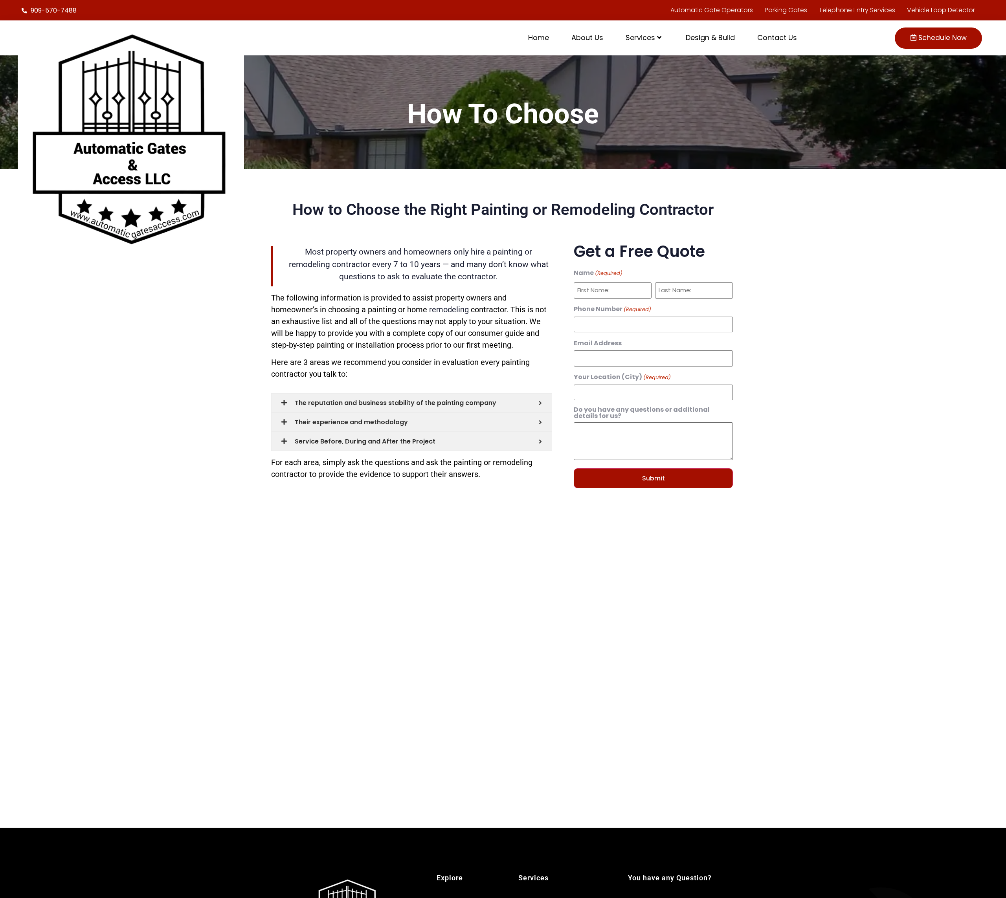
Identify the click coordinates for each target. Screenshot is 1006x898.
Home (538, 37)
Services (640, 37)
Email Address (598, 343)
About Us (587, 37)
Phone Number (612, 309)
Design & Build (710, 37)
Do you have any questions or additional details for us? (642, 413)
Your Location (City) (622, 377)
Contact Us (777, 37)
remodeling (449, 309)
